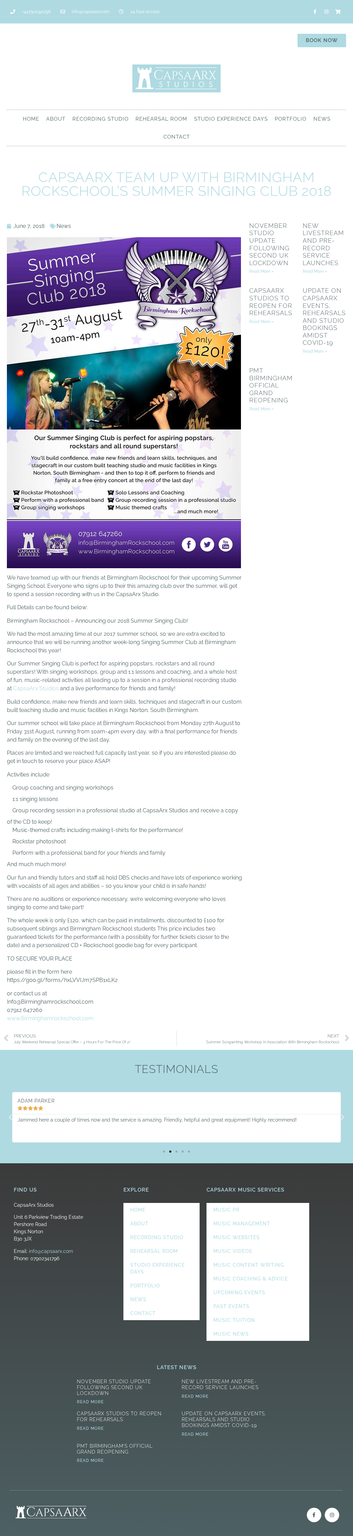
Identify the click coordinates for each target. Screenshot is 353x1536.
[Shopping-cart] (338, 12)
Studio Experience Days (231, 119)
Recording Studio (100, 119)
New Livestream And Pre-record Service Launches (323, 244)
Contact (176, 137)
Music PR (226, 1210)
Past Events (231, 1306)
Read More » (261, 271)
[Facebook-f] (315, 12)
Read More (90, 1401)
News (322, 119)
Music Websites (236, 1237)
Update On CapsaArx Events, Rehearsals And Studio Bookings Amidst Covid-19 (324, 316)
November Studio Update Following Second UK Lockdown (269, 244)
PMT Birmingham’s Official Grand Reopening (273, 385)
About (55, 119)
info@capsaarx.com (51, 1251)
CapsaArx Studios (36, 688)
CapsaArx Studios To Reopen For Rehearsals (270, 302)
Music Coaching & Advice (250, 1279)
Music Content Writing (248, 1265)
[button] (10, 1117)
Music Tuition (234, 1320)
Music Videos (232, 1251)
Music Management (241, 1223)
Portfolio (290, 119)
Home (31, 119)
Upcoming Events (239, 1292)
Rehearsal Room (161, 119)
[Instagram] (326, 12)
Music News (231, 1334)
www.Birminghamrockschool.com (50, 1018)
